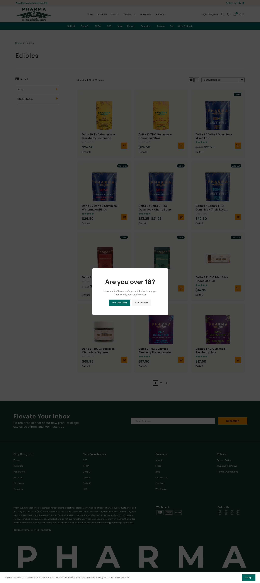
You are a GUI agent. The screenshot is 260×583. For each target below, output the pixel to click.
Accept (248, 577)
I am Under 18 (141, 302)
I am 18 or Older (119, 302)
